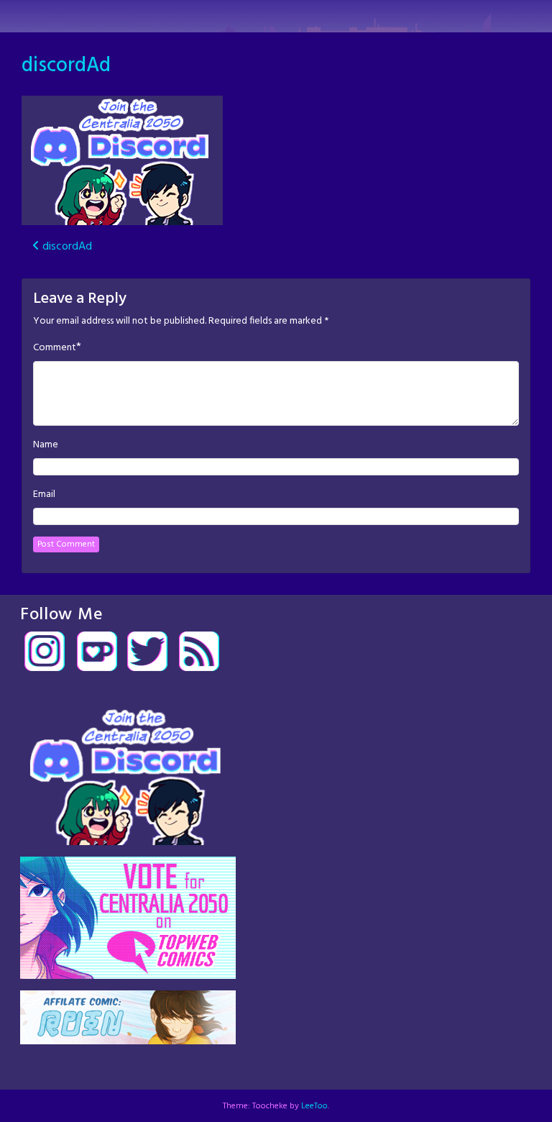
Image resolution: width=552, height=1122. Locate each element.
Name (45, 445)
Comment (54, 348)
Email (44, 495)
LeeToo (314, 1106)
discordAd (66, 66)
